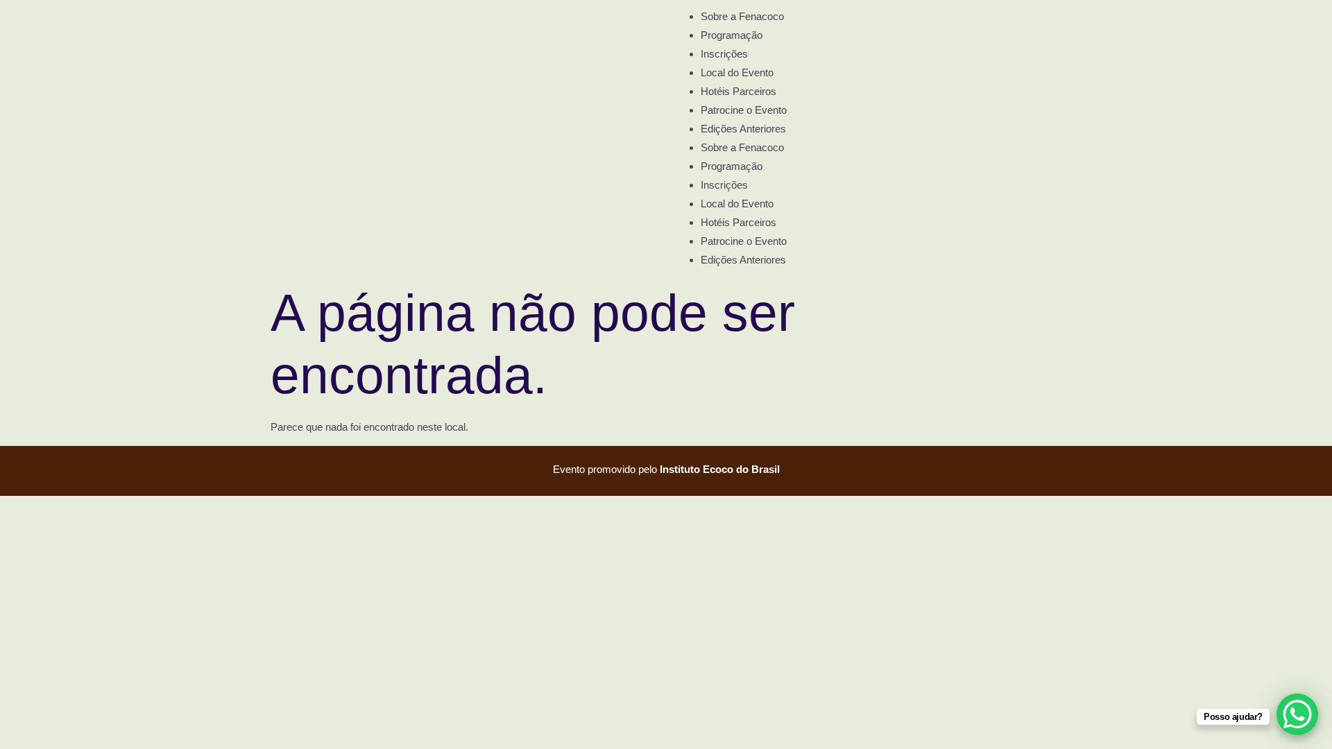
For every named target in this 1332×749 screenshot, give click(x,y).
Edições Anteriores (743, 129)
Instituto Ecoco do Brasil (720, 469)
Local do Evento (737, 72)
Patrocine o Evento (744, 110)
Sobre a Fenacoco (742, 16)
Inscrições (724, 54)
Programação (731, 35)
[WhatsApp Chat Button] (1297, 714)
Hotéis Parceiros (738, 91)
